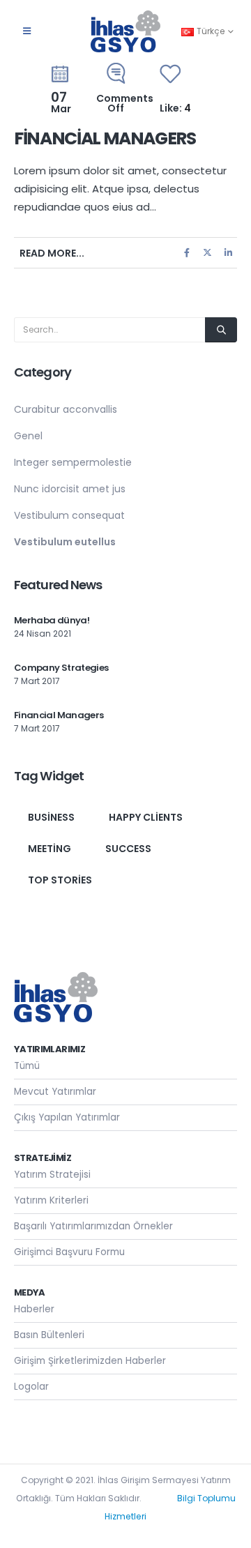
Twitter (208, 253)
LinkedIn (228, 253)
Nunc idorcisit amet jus (70, 489)
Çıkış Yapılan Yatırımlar (67, 1117)
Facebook (187, 253)
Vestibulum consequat (69, 515)
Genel (28, 436)
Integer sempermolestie (73, 462)
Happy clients (146, 817)
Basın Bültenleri (49, 1335)
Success (128, 849)
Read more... (52, 253)
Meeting (49, 849)
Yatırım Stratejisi (52, 1174)
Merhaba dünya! (51, 620)
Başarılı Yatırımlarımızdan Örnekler (93, 1226)
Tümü (27, 1065)
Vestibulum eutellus (65, 542)
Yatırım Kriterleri (51, 1200)
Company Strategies (61, 667)
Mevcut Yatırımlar (55, 1091)
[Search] (221, 329)
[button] (27, 31)
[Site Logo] (125, 31)
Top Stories (60, 880)
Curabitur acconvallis (65, 409)
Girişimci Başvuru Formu (69, 1252)
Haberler (34, 1309)
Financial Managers (105, 138)
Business (51, 817)
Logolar (31, 1386)
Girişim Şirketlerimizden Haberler (90, 1360)
